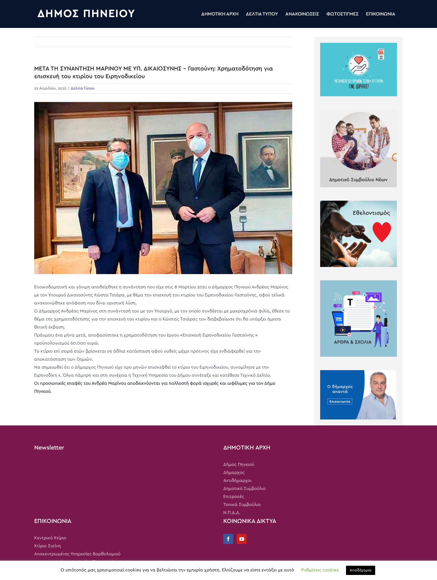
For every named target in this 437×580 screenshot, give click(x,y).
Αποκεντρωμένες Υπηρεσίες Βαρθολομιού (77, 554)
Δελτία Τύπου (83, 88)
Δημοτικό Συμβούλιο (244, 488)
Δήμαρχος (234, 472)
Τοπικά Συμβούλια (242, 504)
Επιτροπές (233, 496)
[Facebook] (228, 539)
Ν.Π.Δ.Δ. (231, 512)
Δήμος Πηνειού (238, 464)
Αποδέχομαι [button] (361, 570)
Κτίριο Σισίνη (47, 546)
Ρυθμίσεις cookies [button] (320, 570)
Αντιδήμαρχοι (237, 480)
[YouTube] (242, 539)
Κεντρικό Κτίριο (50, 538)
